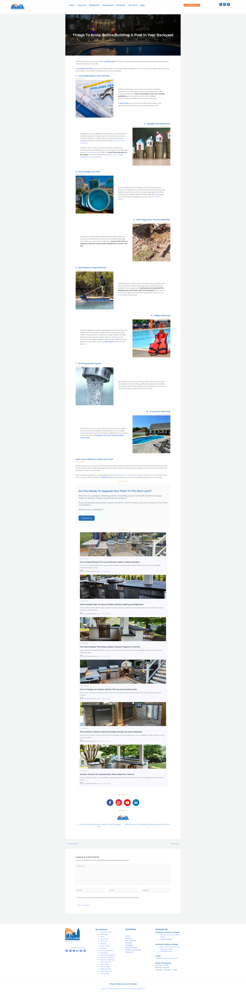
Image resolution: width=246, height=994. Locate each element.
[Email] (77, 950)
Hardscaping (84, 558)
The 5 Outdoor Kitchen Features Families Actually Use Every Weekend (123, 714)
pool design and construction (125, 475)
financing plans (81, 477)
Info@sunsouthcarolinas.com (166, 958)
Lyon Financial (91, 152)
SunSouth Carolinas (86, 68)
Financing (120, 5)
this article (124, 103)
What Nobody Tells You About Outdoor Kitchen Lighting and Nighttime (111, 604)
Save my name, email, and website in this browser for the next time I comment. (108, 897)
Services (128, 943)
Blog (142, 5)
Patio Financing (131, 947)
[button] (168, 932)
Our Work (132, 5)
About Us (82, 5)
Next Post (175, 844)
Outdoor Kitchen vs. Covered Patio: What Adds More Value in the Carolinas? (123, 756)
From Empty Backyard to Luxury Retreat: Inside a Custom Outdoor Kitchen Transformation (123, 544)
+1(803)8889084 (166, 939)
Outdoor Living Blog (133, 950)
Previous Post (72, 844)
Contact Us (129, 952)
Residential (94, 5)
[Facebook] (220, 4)
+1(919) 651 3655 (166, 951)
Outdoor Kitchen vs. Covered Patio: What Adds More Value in (107, 774)
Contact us (86, 518)
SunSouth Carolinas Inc (78, 947)
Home (71, 5)
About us (128, 938)
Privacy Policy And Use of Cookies (123, 984)
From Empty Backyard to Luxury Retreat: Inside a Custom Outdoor (110, 562)
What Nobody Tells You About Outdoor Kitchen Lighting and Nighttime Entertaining (123, 587)
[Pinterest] (228, 4)
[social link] (110, 802)
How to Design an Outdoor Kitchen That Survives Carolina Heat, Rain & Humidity (123, 672)
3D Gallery (129, 945)
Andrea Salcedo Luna (92, 571)
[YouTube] (73, 950)
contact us (105, 477)
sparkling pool (109, 61)
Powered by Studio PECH (136, 988)
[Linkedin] (84, 950)
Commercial (107, 5)
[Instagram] (224, 4)
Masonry (103, 943)
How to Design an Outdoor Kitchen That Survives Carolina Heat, (108, 689)
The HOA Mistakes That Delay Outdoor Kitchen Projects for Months (123, 629)
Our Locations (130, 941)
